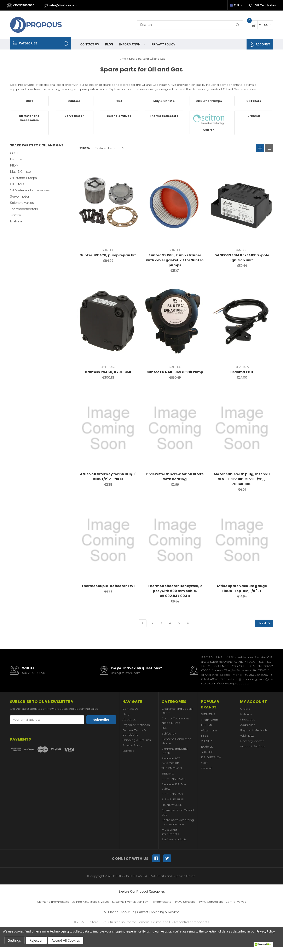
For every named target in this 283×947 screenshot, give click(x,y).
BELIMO (168, 773)
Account (262, 44)
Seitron (15, 215)
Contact (142, 912)
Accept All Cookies (66, 940)
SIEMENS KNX (172, 794)
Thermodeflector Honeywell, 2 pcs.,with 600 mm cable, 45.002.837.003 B (175, 591)
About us (129, 719)
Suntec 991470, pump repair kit (108, 255)
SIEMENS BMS (173, 799)
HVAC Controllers (210, 902)
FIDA (14, 165)
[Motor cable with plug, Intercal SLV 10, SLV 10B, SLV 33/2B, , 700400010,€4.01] (241, 428)
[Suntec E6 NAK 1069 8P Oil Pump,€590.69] (175, 321)
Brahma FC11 (241, 372)
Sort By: (85, 148)
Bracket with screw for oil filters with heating (175, 476)
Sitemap (128, 751)
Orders (245, 709)
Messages (247, 719)
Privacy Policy (163, 44)
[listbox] (110, 148)
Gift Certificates (265, 5)
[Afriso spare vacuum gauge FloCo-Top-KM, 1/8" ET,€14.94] (241, 540)
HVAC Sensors (184, 902)
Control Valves (235, 902)
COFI (14, 153)
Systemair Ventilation (127, 902)
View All (206, 768)
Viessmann (209, 730)
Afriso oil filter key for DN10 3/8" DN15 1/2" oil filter (108, 476)
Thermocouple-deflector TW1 (108, 586)
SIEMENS (208, 714)
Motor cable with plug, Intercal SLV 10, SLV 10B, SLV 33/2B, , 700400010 (242, 479)
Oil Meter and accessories (30, 190)
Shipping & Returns (136, 740)
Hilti (164, 728)
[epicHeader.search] (237, 25)
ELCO (205, 736)
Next (263, 623)
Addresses (247, 725)
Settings (14, 940)
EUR (236, 5)
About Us (127, 912)
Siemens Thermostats (53, 902)
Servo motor (19, 196)
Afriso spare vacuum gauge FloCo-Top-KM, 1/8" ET (241, 588)
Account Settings (252, 746)
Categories (27, 43)
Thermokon (209, 719)
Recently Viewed (252, 741)
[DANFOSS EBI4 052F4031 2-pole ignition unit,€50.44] (241, 204)
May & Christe (20, 172)
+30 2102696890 (23, 5)
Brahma (16, 221)
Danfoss (16, 159)
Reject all (36, 940)
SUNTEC (207, 752)
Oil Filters (17, 184)
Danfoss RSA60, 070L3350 (108, 372)
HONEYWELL (172, 805)
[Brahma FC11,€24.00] (241, 321)
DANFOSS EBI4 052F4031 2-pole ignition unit (241, 258)
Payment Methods (136, 725)
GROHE (207, 741)
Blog (109, 44)
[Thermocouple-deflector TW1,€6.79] (108, 540)
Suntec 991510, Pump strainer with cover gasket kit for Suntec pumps (175, 260)
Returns (246, 714)
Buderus (207, 746)
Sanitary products (174, 839)
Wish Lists (247, 735)
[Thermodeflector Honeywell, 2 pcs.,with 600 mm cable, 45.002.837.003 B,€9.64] (175, 540)
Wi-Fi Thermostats (158, 902)
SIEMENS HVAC (173, 779)
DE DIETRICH (211, 757)
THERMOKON (172, 768)
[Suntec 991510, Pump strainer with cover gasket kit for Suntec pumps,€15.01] (175, 204)
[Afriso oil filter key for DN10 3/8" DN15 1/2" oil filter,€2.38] (108, 428)
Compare (133, 167)
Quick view (123, 167)
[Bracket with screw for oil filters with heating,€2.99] (175, 428)
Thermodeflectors (24, 209)
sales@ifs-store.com (62, 5)
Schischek (169, 733)
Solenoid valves (22, 203)
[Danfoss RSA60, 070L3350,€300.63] (108, 321)
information (130, 44)
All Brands (111, 912)
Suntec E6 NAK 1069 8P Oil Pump (175, 372)
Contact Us (89, 44)
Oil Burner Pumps (23, 178)
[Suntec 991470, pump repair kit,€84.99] (108, 204)
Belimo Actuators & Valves (90, 902)
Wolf (204, 763)
